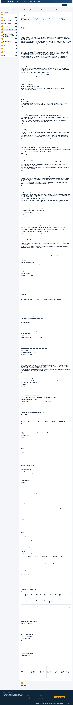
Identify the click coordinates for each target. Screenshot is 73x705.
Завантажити (24, 685)
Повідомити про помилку (33, 24)
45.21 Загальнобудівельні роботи (53, 9)
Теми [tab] (21, 1)
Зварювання (42, 698)
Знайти (64, 4)
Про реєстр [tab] (32, 1)
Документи (20, 9)
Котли (41, 697)
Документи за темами (31, 695)
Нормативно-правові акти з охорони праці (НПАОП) (9, 9)
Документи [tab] (10, 1)
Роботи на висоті (43, 694)
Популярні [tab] (26, 1)
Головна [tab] (4, 1)
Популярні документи (31, 697)
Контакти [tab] (39, 1)
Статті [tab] (16, 1)
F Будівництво (25, 9)
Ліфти (41, 695)
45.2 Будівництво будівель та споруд (41, 9)
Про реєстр (29, 698)
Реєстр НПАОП (7, 692)
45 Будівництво (31, 9)
